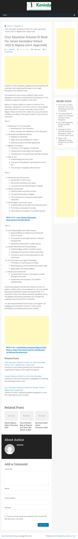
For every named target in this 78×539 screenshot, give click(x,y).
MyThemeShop (59, 536)
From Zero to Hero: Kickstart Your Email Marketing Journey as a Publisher (66, 108)
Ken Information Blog (10, 536)
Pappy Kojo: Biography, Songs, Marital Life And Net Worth (65, 141)
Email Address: (10, 498)
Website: (8, 508)
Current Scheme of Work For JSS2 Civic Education (23, 376)
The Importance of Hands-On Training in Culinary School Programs (66, 117)
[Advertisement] (27, 70)
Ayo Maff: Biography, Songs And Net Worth (65, 125)
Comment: (8, 469)
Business (37, 49)
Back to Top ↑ (71, 536)
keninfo (12, 49)
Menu (5, 15)
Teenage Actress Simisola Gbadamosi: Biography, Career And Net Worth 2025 (66, 132)
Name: (7, 489)
